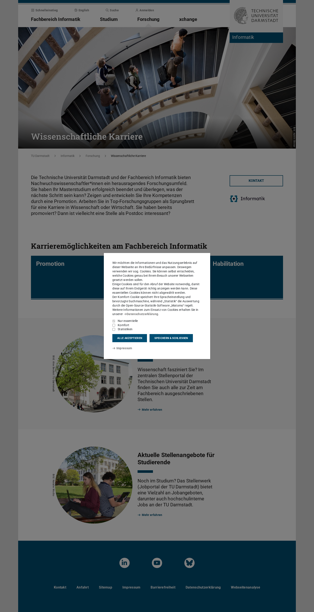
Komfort (123, 325)
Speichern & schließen (171, 338)
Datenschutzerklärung (142, 314)
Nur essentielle (128, 321)
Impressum (124, 348)
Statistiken (125, 329)
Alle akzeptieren (129, 338)
